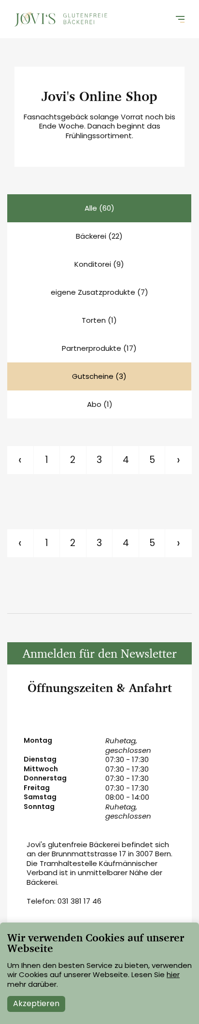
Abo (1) (100, 404)
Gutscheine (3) (99, 376)
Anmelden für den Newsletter (100, 653)
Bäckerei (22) (99, 236)
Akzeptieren (36, 1003)
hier (173, 974)
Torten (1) (99, 320)
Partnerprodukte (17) (99, 348)
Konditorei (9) (99, 264)
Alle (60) (99, 208)
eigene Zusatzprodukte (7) (99, 292)
